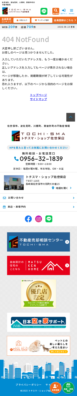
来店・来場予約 (68, 390)
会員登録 (55, 390)
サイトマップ (38, 99)
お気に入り (23, 20)
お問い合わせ (16, 197)
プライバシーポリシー (29, 384)
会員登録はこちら (63, 20)
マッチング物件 (43, 20)
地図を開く (62, 188)
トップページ (38, 95)
